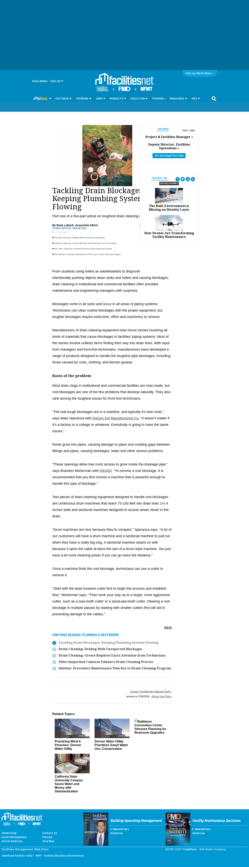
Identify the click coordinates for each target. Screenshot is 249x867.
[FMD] (124, 90)
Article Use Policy (162, 696)
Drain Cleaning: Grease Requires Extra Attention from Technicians (87, 243)
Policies (47, 837)
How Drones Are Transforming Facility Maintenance (169, 235)
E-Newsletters (119, 829)
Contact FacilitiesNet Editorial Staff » (151, 691)
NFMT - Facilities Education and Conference (60, 855)
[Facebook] (177, 179)
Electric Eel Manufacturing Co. (115, 418)
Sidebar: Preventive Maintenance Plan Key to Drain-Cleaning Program (89, 254)
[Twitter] (183, 179)
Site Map (48, 841)
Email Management (14, 837)
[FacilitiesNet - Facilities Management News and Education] (124, 79)
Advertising (9, 833)
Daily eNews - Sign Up (46, 81)
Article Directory (12, 841)
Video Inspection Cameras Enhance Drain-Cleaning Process (85, 249)
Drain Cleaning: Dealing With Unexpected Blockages (81, 238)
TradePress (189, 849)
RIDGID (106, 471)
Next (168, 628)
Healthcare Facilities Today (17, 855)
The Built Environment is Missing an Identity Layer (169, 207)
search (214, 98)
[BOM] (102, 91)
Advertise (116, 833)
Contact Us (49, 833)
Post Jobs (188, 130)
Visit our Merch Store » (199, 73)
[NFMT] (146, 90)
